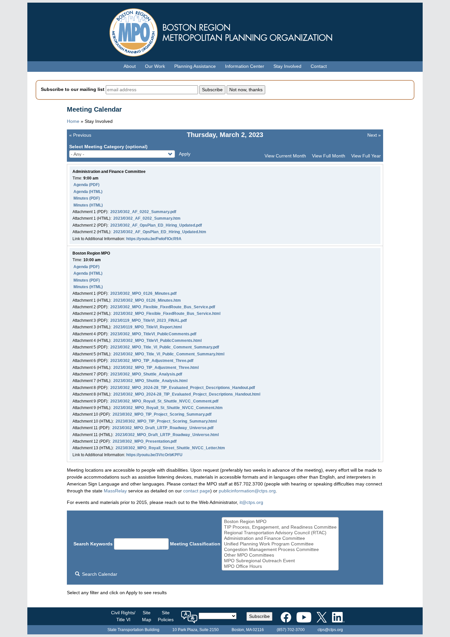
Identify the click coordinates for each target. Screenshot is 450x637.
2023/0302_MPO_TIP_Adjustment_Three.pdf (151, 360)
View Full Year (366, 155)
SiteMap (146, 616)
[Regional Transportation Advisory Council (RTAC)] (280, 533)
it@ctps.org (251, 502)
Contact (319, 66)
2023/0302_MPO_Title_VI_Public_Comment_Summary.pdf (164, 347)
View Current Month (285, 155)
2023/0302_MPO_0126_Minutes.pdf (143, 293)
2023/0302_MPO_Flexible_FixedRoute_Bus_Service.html (166, 313)
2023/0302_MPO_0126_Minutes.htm (147, 300)
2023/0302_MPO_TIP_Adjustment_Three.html (156, 367)
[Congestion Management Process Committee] (280, 549)
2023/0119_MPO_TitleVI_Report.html (147, 327)
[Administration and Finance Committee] (280, 538)
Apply (184, 153)
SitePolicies (166, 616)
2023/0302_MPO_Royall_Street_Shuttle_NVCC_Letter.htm (170, 448)
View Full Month (328, 155)
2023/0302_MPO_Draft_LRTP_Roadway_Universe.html (167, 434)
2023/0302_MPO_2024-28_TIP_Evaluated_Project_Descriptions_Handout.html (186, 394)
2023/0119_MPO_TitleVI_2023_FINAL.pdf (148, 320)
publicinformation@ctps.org (247, 490)
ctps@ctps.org (330, 629)
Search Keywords (93, 543)
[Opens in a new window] (286, 616)
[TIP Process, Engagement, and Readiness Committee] (280, 527)
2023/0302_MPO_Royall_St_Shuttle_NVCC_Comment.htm (168, 407)
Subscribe (259, 616)
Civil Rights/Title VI (123, 616)
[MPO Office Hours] (280, 566)
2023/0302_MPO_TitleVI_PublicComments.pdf (153, 334)
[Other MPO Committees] (280, 555)
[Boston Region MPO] (280, 521)
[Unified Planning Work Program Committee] (280, 544)
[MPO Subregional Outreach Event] (280, 561)
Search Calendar (99, 574)
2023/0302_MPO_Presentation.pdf (145, 441)
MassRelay (115, 490)
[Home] (225, 31)
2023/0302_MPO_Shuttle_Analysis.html (150, 380)
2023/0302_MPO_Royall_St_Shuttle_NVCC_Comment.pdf (164, 401)
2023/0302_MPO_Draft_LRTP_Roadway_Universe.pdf (162, 428)
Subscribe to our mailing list (72, 89)
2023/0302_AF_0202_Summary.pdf (143, 211)
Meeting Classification (195, 543)
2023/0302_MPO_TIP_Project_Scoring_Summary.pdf (162, 414)
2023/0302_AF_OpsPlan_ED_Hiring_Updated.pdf (156, 225)
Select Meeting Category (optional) (108, 146)
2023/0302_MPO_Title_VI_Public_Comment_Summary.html (168, 354)
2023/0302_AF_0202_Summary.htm (147, 218)
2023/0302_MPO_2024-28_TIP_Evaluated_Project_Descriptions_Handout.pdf (182, 387)
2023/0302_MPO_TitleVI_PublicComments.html (157, 340)
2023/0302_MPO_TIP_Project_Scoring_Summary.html (166, 421)
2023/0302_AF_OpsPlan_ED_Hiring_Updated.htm (159, 232)
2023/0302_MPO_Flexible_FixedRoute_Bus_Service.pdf (162, 307)
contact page (196, 490)
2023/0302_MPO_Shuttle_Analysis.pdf (146, 374)
